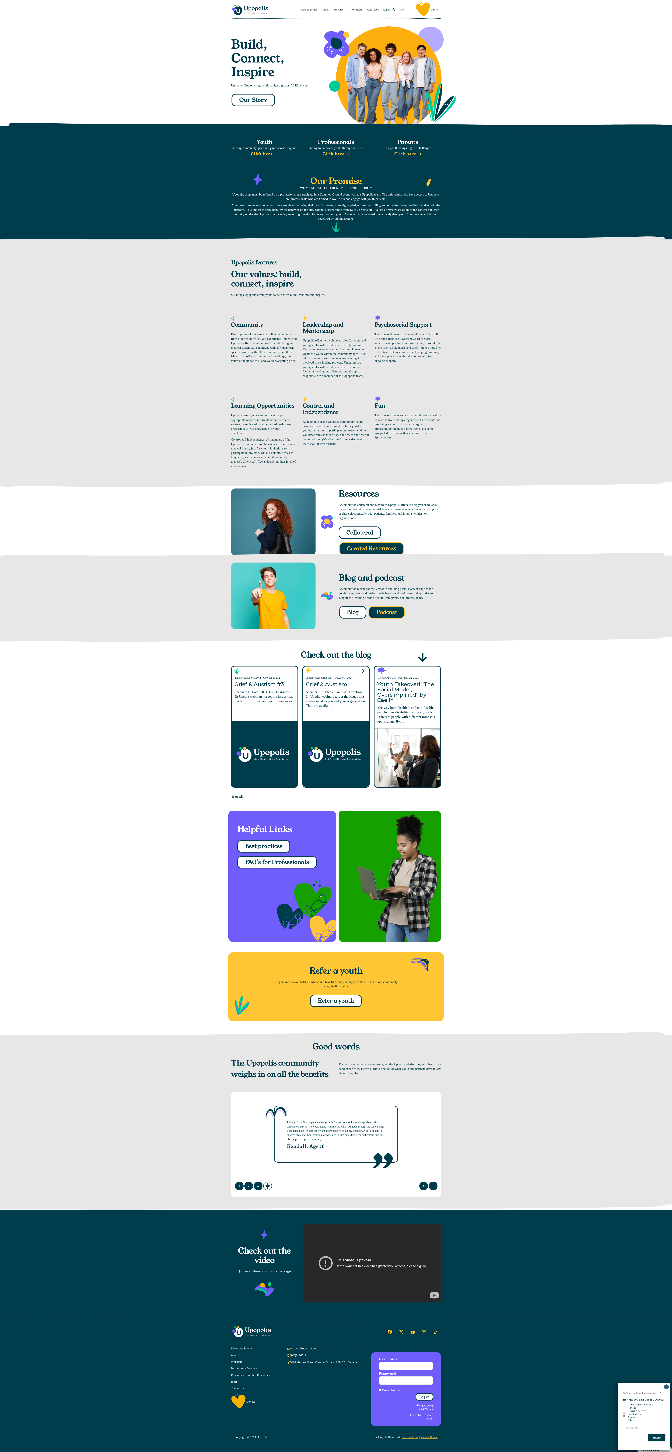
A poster (632, 1417)
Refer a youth (336, 1001)
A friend (632, 1407)
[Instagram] (424, 1332)
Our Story (253, 100)
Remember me (391, 1390)
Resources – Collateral (244, 1368)
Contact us (373, 9)
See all (238, 797)
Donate (435, 9)
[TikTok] (435, 1332)
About (325, 9)
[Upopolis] (251, 9)
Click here (261, 154)
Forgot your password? (424, 1407)
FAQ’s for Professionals (277, 862)
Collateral (359, 533)
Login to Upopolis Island (421, 1416)
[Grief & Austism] (336, 754)
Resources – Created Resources (250, 1375)
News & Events (308, 9)
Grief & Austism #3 (259, 684)
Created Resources (371, 549)
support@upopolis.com (304, 1348)
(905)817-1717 (298, 1355)
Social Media (634, 1414)
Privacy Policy (429, 1437)
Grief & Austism (326, 684)
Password (387, 1373)
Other (630, 1420)
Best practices (263, 846)
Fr (402, 9)
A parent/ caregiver (637, 1411)
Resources (339, 9)
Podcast (386, 612)
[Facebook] (390, 1332)
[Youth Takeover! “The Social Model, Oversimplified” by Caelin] (407, 757)
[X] (401, 1332)
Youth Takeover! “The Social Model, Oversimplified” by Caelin (405, 692)
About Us (236, 1355)
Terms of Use (410, 1437)
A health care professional (640, 1404)
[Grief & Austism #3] (265, 754)
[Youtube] (413, 1332)
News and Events (242, 1348)
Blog (353, 612)
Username (388, 1359)
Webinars (357, 9)
